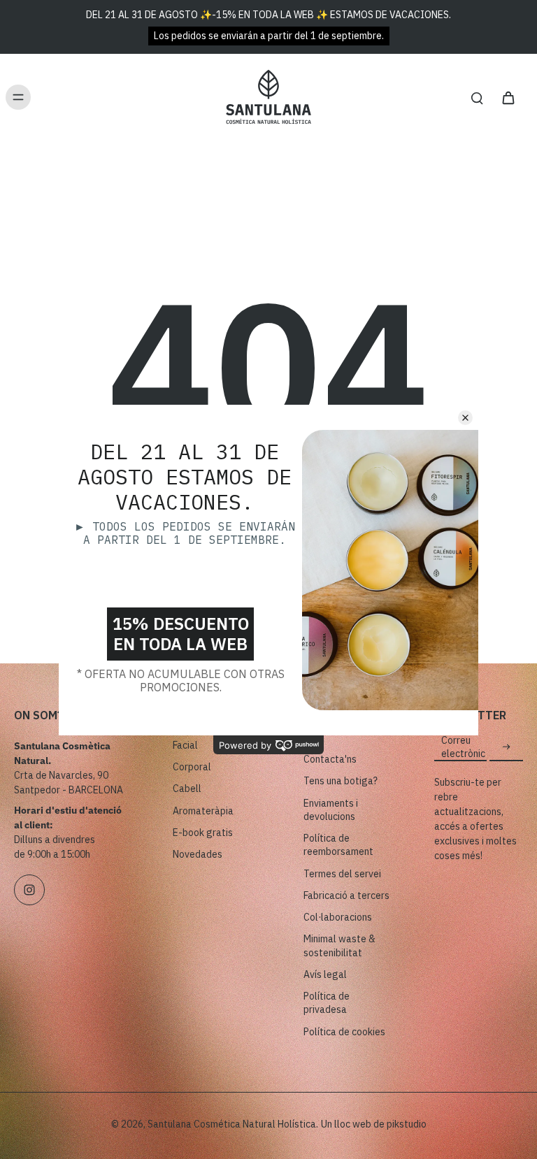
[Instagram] (29, 889)
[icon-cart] (507, 97)
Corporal (192, 767)
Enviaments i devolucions (330, 810)
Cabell (187, 788)
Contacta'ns (330, 759)
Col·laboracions (337, 917)
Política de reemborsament (338, 845)
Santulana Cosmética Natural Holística (232, 1124)
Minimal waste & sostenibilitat (339, 945)
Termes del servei (342, 874)
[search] (476, 97)
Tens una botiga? (340, 781)
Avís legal (325, 974)
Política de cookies (344, 1031)
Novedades (197, 854)
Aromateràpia (203, 811)
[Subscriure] (506, 747)
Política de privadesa (326, 1003)
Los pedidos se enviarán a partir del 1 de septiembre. (269, 35)
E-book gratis (203, 832)
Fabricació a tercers (346, 895)
